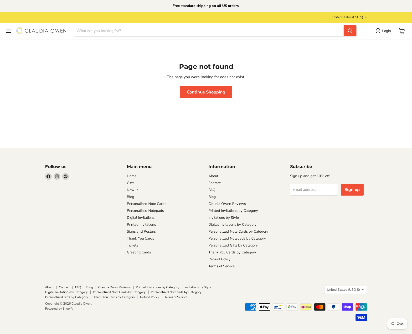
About (213, 176)
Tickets (132, 245)
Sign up (352, 189)
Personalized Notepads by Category (237, 238)
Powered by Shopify (59, 309)
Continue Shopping (206, 92)
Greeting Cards (139, 252)
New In (133, 189)
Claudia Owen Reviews (227, 203)
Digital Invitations (140, 217)
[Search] (350, 30)
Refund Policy (219, 259)
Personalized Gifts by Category (233, 245)
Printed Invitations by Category (233, 210)
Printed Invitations (141, 224)
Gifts (130, 183)
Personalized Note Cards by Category (238, 231)
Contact (214, 183)
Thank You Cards (140, 238)
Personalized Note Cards (146, 203)
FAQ (212, 189)
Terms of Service (221, 266)
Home (131, 176)
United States (347, 17)
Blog (130, 196)
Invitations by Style (223, 217)
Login (386, 30)
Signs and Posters (141, 231)
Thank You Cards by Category (232, 252)
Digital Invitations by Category (232, 224)
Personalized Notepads (145, 210)
